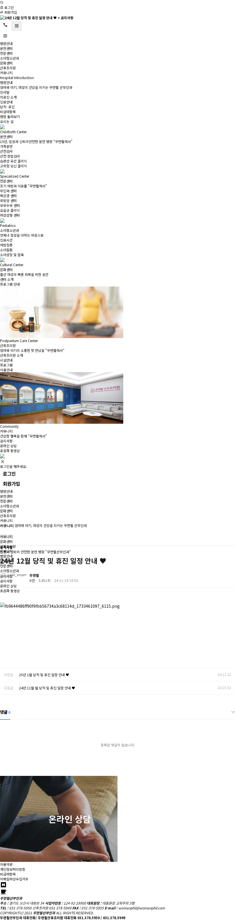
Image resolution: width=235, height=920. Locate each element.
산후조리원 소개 (11, 355)
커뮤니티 (6, 72)
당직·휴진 (7, 106)
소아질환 (6, 249)
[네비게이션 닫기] (2, 461)
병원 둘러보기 (10, 116)
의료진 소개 (8, 97)
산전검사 (6, 151)
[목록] (229, 576)
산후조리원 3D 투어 (166, 819)
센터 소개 (6, 279)
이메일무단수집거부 (14, 878)
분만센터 (6, 48)
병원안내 (6, 43)
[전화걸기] (5, 24)
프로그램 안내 (10, 284)
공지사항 (6, 440)
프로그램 (6, 364)
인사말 (4, 92)
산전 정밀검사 (10, 156)
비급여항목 (8, 111)
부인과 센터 (8, 190)
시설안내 (6, 360)
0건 (32, 580)
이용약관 (6, 864)
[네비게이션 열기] (16, 26)
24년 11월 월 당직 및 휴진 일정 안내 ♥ (47, 687)
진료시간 (6, 240)
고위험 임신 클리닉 (13, 165)
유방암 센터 (8, 200)
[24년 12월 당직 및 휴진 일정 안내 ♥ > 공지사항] (36, 17)
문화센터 (6, 62)
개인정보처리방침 (12, 869)
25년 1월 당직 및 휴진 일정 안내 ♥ (44, 674)
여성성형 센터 (10, 215)
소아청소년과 (9, 58)
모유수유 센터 (10, 205)
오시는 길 (6, 121)
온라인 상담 (8, 445)
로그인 (8, 7)
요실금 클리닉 (10, 210)
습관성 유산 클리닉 (13, 160)
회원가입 (10, 12)
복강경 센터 (8, 195)
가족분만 (6, 146)
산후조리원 (8, 67)
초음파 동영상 (10, 450)
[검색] (1, 2)
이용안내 (6, 369)
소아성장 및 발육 (12, 254)
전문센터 (6, 53)
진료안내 (6, 101)
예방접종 (6, 244)
